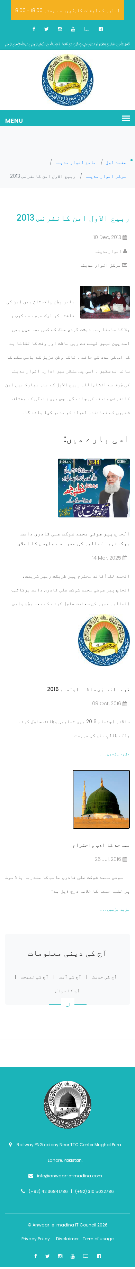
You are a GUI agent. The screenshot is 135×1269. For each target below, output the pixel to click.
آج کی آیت (70, 977)
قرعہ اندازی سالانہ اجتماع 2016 (88, 689)
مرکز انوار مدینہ (100, 264)
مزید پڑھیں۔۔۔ (115, 753)
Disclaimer (68, 1239)
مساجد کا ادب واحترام (101, 844)
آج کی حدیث (104, 977)
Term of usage (98, 1239)
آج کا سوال (67, 990)
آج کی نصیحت (34, 977)
